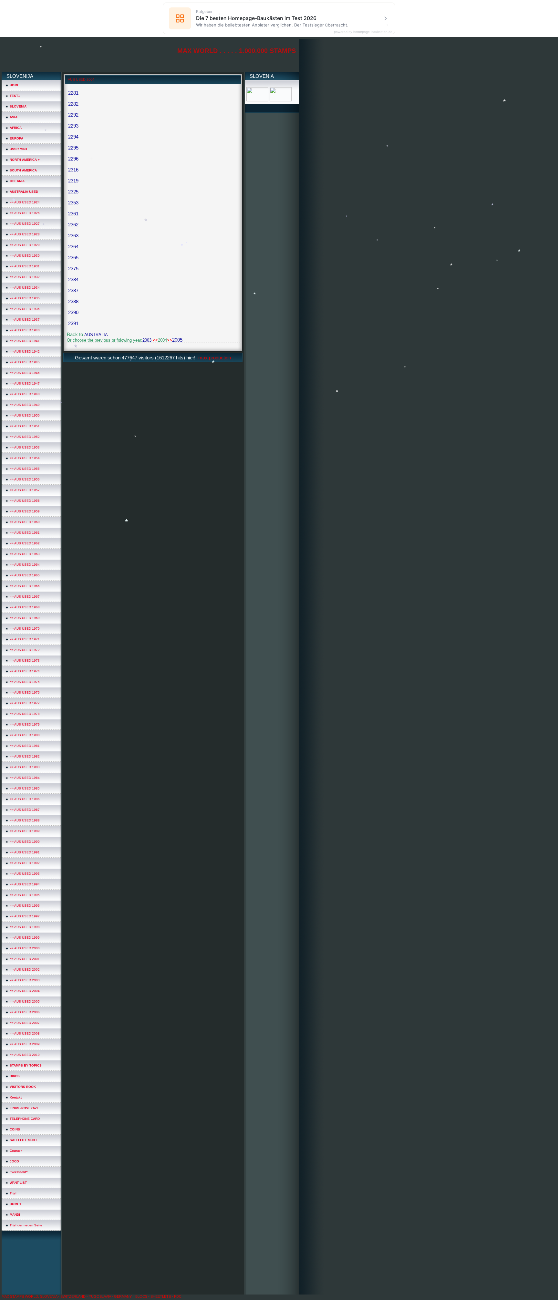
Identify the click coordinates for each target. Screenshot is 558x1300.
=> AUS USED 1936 (25, 309)
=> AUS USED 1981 (25, 746)
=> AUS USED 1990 (25, 841)
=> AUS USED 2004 (25, 991)
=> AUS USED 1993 (25, 873)
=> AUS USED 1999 (25, 937)
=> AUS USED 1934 (25, 287)
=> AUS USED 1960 (25, 522)
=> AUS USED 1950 (25, 415)
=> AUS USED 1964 (25, 564)
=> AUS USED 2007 (25, 1023)
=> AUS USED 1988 (25, 820)
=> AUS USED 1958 (25, 500)
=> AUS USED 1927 (25, 223)
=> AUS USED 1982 (25, 756)
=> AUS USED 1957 (25, 490)
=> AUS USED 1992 (25, 863)
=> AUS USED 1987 (25, 809)
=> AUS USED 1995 (25, 895)
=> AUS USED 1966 (25, 586)
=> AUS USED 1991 (25, 852)
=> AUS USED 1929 (25, 245)
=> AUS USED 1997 (25, 916)
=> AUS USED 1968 (25, 607)
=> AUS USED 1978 (25, 714)
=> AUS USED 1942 (25, 351)
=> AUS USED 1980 (25, 735)
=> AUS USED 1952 (25, 436)
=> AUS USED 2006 (25, 1012)
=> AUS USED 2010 (25, 1055)
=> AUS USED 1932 (25, 277)
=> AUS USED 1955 (25, 468)
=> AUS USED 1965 (25, 575)
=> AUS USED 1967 (25, 596)
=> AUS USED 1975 (25, 682)
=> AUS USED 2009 (25, 1044)
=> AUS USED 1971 (25, 639)
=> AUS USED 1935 (25, 298)
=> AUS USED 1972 (25, 650)
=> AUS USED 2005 (25, 1001)
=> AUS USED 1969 (25, 618)
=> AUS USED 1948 (25, 394)
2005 (177, 340)
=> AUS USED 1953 (25, 447)
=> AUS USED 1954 (25, 458)
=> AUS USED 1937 (25, 319)
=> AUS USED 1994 (25, 884)
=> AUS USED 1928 (25, 234)
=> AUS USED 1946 (25, 373)
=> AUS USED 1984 (25, 777)
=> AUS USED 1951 (25, 426)
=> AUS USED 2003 (25, 980)
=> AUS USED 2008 (25, 1033)
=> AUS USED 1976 (25, 692)
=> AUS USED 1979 (25, 724)
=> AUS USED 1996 (25, 905)
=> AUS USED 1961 (25, 532)
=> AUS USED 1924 (25, 202)
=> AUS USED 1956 (25, 479)
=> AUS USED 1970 (25, 628)
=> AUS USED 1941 (25, 341)
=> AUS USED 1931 (25, 266)
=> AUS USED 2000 (25, 948)
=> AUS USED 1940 (25, 330)
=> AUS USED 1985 (25, 788)
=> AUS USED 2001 (25, 959)
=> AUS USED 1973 (25, 660)
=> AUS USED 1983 (25, 767)
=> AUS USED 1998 (25, 927)
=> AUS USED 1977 (25, 703)
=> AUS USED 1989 (25, 831)
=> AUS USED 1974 (25, 671)
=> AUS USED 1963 (25, 554)
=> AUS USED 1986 (25, 799)
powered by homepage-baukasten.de (363, 31)
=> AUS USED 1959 (25, 511)
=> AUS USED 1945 (25, 362)
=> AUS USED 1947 (25, 383)
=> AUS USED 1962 (25, 543)
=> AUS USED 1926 (25, 213)
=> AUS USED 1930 (25, 255)
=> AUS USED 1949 (25, 405)
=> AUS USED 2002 (25, 969)
